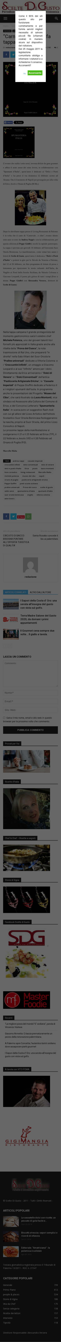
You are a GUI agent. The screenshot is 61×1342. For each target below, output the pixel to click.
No (24, 73)
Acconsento (34, 72)
